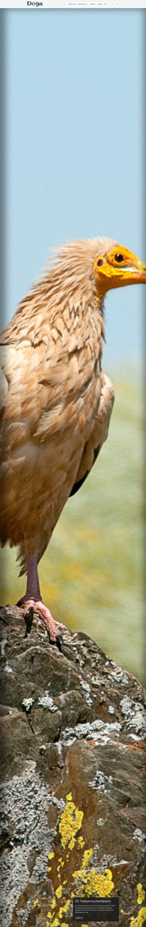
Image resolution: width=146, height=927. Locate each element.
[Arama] (117, 4)
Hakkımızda (72, 4)
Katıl (105, 4)
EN (112, 4)
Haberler (93, 4)
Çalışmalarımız (82, 4)
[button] (33, 917)
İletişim (100, 4)
